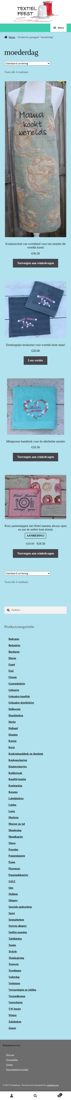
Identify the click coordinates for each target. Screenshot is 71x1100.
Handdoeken (16, 715)
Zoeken (35, 1096)
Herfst (12, 722)
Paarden (13, 849)
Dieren (12, 658)
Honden (13, 734)
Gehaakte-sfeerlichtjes (21, 702)
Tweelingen (15, 970)
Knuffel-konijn (17, 779)
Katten (12, 741)
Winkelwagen (54, 1093)
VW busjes (15, 1008)
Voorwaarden (12, 1060)
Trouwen (14, 964)
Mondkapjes (16, 836)
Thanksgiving (16, 958)
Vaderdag (14, 977)
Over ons (10, 1055)
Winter (13, 1015)
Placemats (14, 868)
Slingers (13, 900)
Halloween (14, 709)
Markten (14, 817)
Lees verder (35, 360)
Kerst (12, 747)
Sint (11, 887)
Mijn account (12, 1096)
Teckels (13, 951)
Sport (12, 913)
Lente (12, 811)
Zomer (12, 1028)
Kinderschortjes (18, 766)
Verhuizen (14, 983)
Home (12, 37)
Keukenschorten (18, 760)
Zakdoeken (15, 1021)
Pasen (12, 862)
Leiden (12, 804)
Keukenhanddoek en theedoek (26, 753)
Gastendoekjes (17, 683)
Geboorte (14, 690)
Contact (9, 1065)
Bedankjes (14, 645)
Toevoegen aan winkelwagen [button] (35, 263)
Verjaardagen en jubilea (22, 989)
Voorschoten (16, 1002)
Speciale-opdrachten (20, 906)
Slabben (13, 894)
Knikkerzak (15, 773)
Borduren (14, 651)
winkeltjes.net (53, 1085)
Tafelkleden (15, 938)
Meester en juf (17, 824)
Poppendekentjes (18, 875)
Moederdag (15, 830)
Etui (11, 670)
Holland (13, 728)
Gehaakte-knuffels (19, 696)
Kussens (13, 792)
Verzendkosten (17, 996)
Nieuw (12, 843)
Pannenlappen (17, 855)
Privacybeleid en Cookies (17, 1070)
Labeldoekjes (16, 798)
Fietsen (13, 677)
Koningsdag (15, 785)
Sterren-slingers (18, 925)
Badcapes (14, 639)
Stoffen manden (18, 932)
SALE (12, 881)
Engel (12, 664)
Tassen (12, 945)
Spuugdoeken (16, 919)
